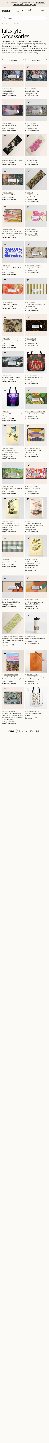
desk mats (35, 48)
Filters (14, 61)
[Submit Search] (4, 18)
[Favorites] (23, 11)
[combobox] (24, 18)
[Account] (18, 11)
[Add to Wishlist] (5, 67)
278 (31, 731)
